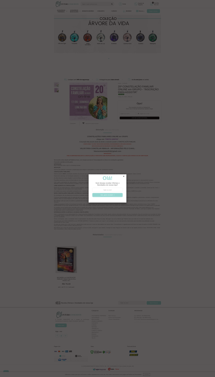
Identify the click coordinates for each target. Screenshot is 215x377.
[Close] (124, 176)
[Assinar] (107, 195)
